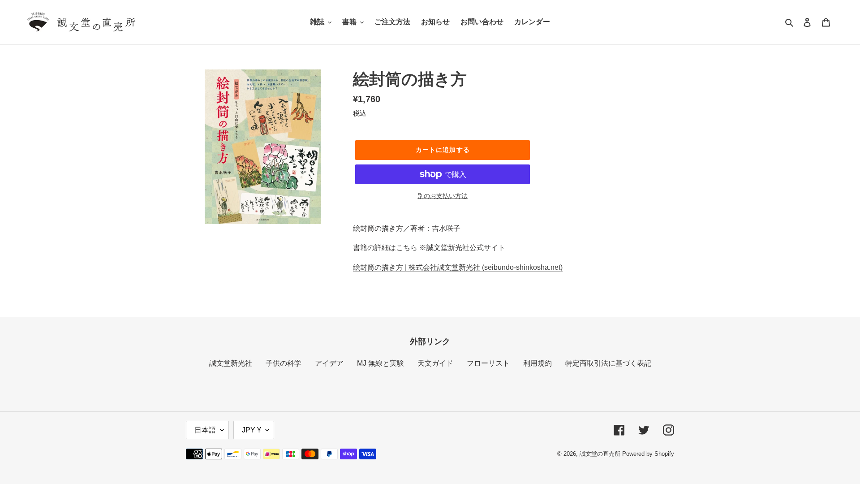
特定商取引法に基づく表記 (608, 363)
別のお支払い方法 (442, 195)
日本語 (205, 430)
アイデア (329, 363)
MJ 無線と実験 (380, 363)
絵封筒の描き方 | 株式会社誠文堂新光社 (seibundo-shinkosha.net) (458, 267)
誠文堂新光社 (230, 363)
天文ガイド (435, 363)
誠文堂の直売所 (600, 453)
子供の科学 (283, 363)
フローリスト (488, 363)
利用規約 (537, 363)
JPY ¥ (251, 430)
